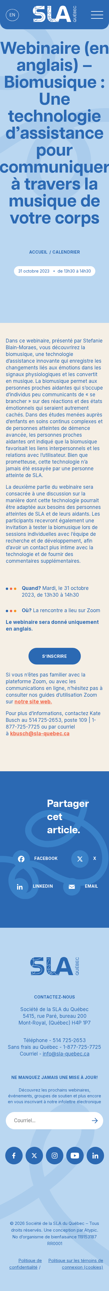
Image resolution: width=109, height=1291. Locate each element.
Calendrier (66, 251)
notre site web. (33, 702)
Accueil (38, 251)
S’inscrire (54, 656)
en (12, 15)
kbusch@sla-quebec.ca (39, 733)
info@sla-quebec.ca (66, 1054)
